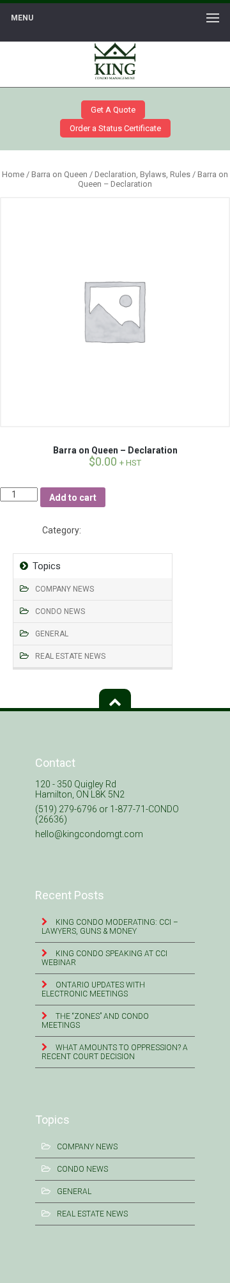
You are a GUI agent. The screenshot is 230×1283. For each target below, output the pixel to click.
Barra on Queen (59, 174)
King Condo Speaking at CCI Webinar (104, 958)
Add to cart (72, 497)
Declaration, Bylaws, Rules (142, 174)
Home (13, 174)
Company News (64, 589)
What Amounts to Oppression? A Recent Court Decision (115, 1052)
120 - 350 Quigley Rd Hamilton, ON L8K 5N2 (80, 789)
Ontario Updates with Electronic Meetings (93, 989)
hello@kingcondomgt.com (89, 834)
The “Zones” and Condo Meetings (95, 1021)
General (51, 633)
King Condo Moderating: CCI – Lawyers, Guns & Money (110, 927)
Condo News (60, 611)
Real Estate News (70, 656)
